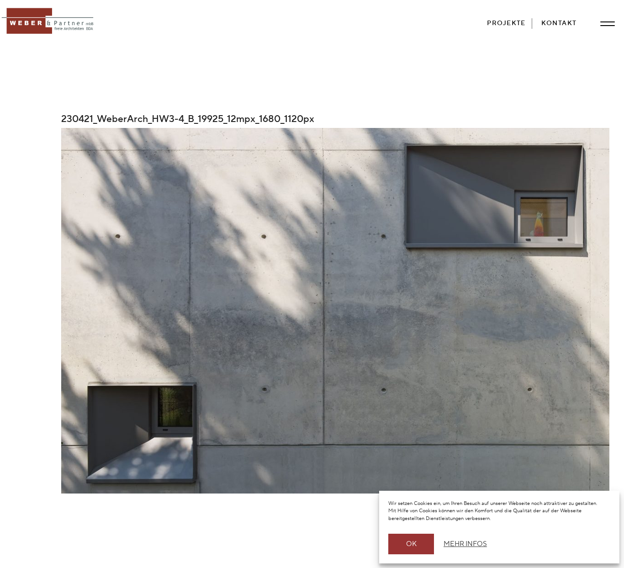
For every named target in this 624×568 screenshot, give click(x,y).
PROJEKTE (506, 23)
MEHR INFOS (464, 544)
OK (411, 544)
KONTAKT (559, 23)
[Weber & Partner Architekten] (49, 21)
